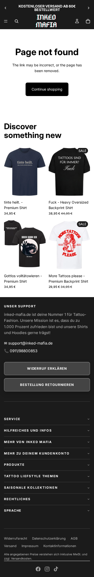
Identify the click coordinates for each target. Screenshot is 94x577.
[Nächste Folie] (88, 7)
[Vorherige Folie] (5, 7)
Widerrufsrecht (15, 538)
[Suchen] (16, 21)
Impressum (30, 546)
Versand (10, 546)
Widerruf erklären (47, 368)
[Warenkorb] (87, 21)
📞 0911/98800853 (20, 350)
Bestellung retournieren (47, 385)
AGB (74, 538)
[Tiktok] (56, 569)
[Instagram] (47, 569)
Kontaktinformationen (59, 546)
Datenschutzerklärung (49, 538)
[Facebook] (38, 569)
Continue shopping (47, 89)
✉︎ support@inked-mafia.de (28, 343)
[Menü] (6, 21)
